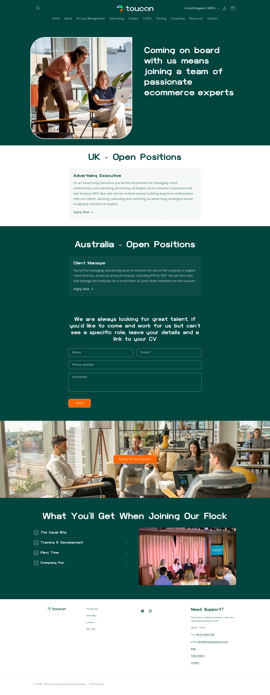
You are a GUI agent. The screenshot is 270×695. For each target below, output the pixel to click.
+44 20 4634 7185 (205, 635)
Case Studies (197, 656)
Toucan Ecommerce (54, 684)
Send (79, 403)
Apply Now (81, 212)
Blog (193, 649)
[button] (38, 8)
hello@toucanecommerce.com (212, 642)
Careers (195, 663)
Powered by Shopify (75, 684)
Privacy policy (96, 684)
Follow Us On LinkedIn (135, 459)
